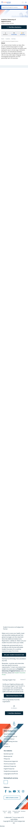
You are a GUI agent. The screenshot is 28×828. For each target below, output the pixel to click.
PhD (15, 225)
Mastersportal (8, 756)
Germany (13, 38)
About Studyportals (9, 734)
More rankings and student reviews (11, 341)
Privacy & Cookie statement (16, 812)
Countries (8, 38)
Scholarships (14, 34)
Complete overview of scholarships (14, 269)
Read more (3, 322)
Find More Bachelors (15, 27)
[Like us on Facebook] (5, 791)
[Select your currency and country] (6, 782)
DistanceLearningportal (11, 761)
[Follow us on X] (19, 791)
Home (2, 38)
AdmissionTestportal (10, 766)
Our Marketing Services (11, 741)
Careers (6, 744)
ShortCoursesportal (9, 764)
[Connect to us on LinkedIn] (10, 791)
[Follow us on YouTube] (14, 791)
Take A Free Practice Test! (14, 696)
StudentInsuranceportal (11, 771)
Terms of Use (5, 812)
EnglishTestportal (9, 769)
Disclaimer (23, 811)
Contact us (7, 746)
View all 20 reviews (8, 581)
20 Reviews (22, 34)
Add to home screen (12, 797)
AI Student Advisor (9, 739)
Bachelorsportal (8, 754)
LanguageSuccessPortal (11, 774)
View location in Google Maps (13, 548)
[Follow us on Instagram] (23, 791)
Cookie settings (9, 812)
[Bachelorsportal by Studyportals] (6, 2)
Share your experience (14, 610)
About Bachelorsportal (10, 736)
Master (9, 225)
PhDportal (7, 759)
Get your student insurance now (14, 655)
